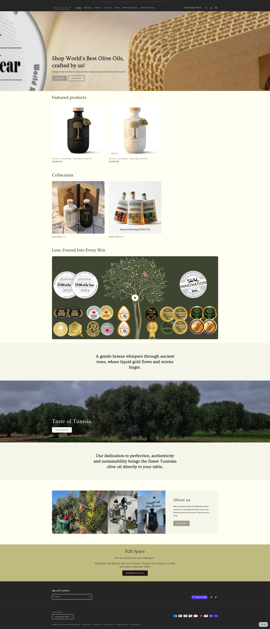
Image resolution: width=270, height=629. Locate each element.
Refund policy (97, 624)
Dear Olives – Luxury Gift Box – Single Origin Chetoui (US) (128, 158)
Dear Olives (57, 237)
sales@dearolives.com (135, 573)
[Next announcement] (217, 2)
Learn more (76, 78)
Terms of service (108, 624)
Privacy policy (86, 624)
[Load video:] (135, 297)
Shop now (59, 78)
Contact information (122, 624)
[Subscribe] (89, 596)
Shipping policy (135, 624)
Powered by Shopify (73, 624)
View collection (61, 430)
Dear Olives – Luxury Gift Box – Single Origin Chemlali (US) (72, 158)
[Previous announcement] (52, 2)
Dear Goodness (62, 624)
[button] (206, 7)
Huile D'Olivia (115, 237)
